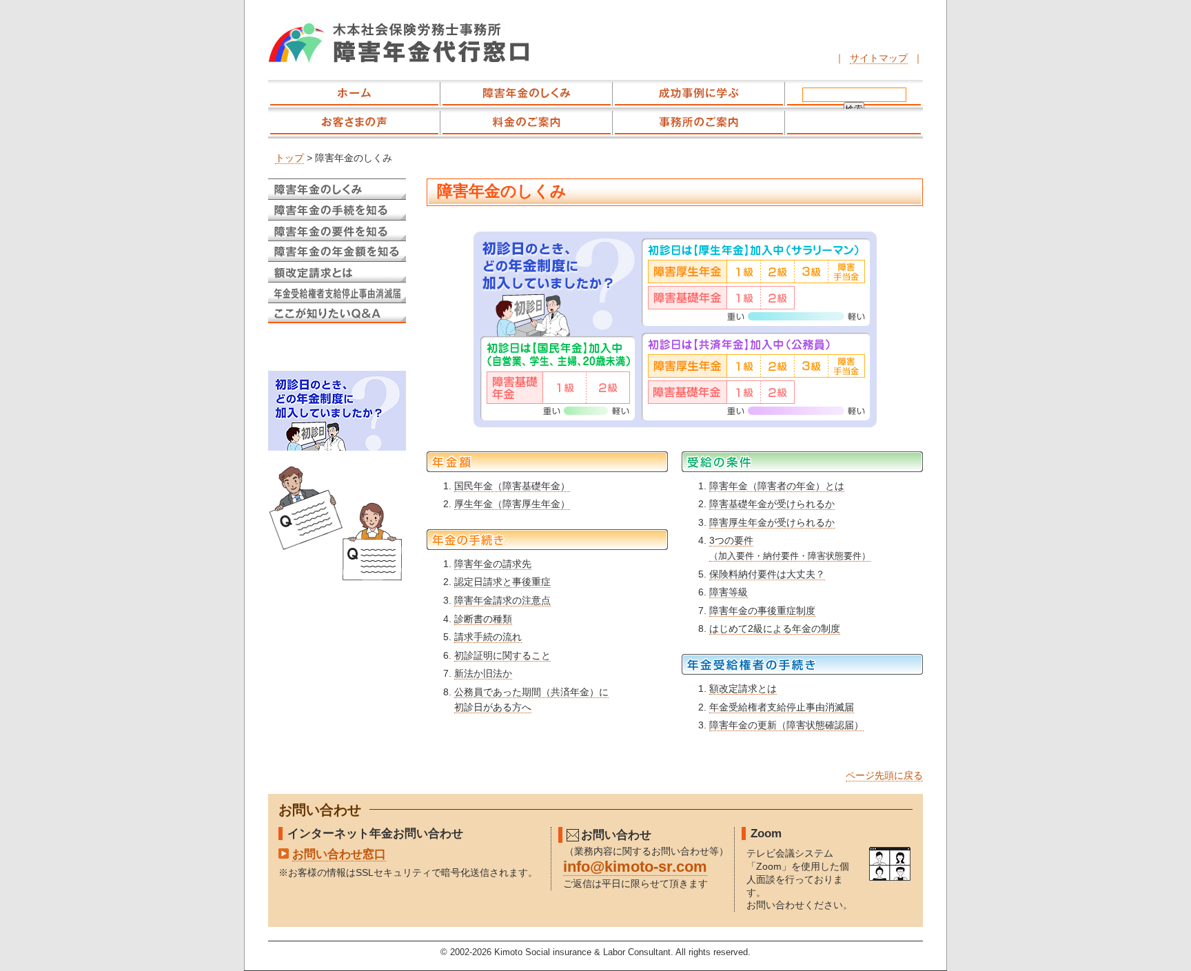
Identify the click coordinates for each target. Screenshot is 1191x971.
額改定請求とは (743, 688)
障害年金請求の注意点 (502, 600)
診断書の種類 (483, 618)
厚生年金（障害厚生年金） (512, 503)
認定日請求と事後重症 (502, 581)
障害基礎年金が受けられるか (772, 503)
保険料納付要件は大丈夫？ (767, 574)
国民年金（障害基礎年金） (512, 485)
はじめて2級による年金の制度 (774, 628)
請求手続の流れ (488, 636)
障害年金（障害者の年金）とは (776, 485)
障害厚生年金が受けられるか (772, 522)
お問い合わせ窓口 (339, 854)
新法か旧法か (483, 673)
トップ (289, 158)
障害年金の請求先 (492, 563)
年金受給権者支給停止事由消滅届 (781, 707)
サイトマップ (879, 57)
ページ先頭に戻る (884, 775)
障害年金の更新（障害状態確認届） (786, 724)
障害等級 (728, 591)
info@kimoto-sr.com (635, 866)
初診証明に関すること (502, 655)
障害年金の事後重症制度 (762, 610)
